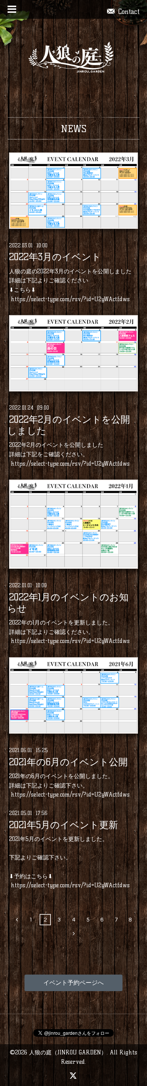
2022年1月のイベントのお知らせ (68, 602)
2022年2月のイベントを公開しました (68, 425)
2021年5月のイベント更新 (63, 824)
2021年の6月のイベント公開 (68, 762)
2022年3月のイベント (55, 257)
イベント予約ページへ (73, 982)
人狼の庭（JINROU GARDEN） (68, 1052)
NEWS (74, 128)
